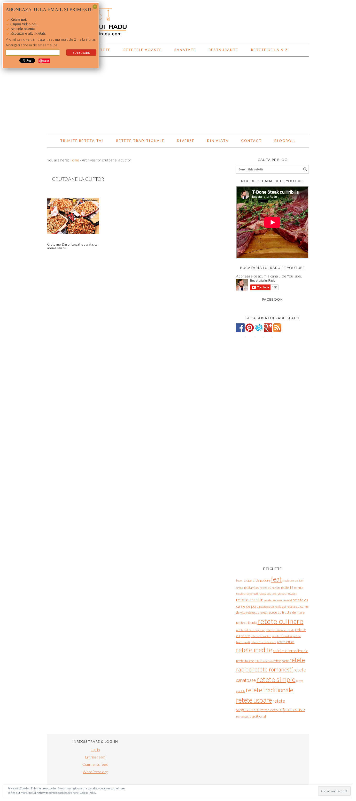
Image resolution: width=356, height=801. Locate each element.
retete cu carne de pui (272, 606)
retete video (269, 710)
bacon (239, 580)
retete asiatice (267, 593)
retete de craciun (261, 636)
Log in (95, 749)
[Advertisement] (178, 95)
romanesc (242, 716)
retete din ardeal (282, 636)
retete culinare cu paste (250, 630)
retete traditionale (269, 689)
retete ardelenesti (247, 593)
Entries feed (95, 757)
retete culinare (280, 621)
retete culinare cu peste (280, 630)
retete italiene (245, 661)
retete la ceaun (264, 661)
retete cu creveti (256, 612)
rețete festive (291, 709)
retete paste (281, 661)
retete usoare (254, 700)
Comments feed (95, 764)
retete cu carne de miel (278, 600)
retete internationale (290, 650)
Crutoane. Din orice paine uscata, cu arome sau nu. (72, 246)
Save (46, 61)
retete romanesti (272, 669)
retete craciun (249, 599)
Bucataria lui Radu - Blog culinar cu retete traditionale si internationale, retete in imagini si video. (178, 19)
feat (276, 579)
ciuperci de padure (257, 580)
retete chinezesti (287, 593)
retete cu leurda (246, 623)
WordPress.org (95, 772)
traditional (257, 716)
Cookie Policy (88, 792)
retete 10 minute (270, 587)
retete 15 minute (292, 588)
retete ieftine (285, 642)
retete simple (275, 679)
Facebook (272, 299)
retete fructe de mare (263, 642)
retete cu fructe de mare (286, 612)
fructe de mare (290, 580)
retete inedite (254, 649)
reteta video (251, 588)
